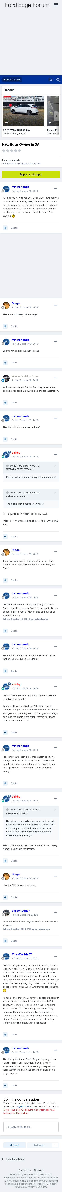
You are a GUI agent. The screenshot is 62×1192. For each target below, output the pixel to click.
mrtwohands (13, 160)
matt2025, (11, 133)
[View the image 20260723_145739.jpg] (23, 111)
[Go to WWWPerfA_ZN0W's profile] (6, 378)
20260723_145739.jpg (16, 130)
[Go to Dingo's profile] (6, 305)
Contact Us (24, 1170)
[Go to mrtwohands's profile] (6, 189)
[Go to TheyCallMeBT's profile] (6, 956)
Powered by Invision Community (31, 1187)
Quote (14, 227)
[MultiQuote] (5, 227)
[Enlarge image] (13, 215)
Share (15, 1145)
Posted (25, 190)
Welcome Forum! (32, 163)
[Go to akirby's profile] (6, 454)
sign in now (23, 1106)
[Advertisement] (31, 43)
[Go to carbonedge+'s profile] (6, 912)
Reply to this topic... (20, 1126)
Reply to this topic (31, 174)
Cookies (39, 1170)
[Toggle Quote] (7, 465)
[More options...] (55, 189)
